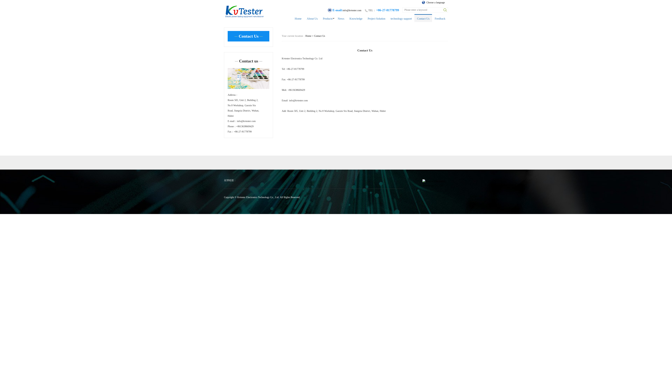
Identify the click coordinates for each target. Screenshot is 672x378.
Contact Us (423, 18)
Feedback (440, 18)
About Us (312, 18)
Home (298, 18)
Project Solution (376, 18)
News (341, 18)
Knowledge (355, 18)
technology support (401, 18)
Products (327, 18)
